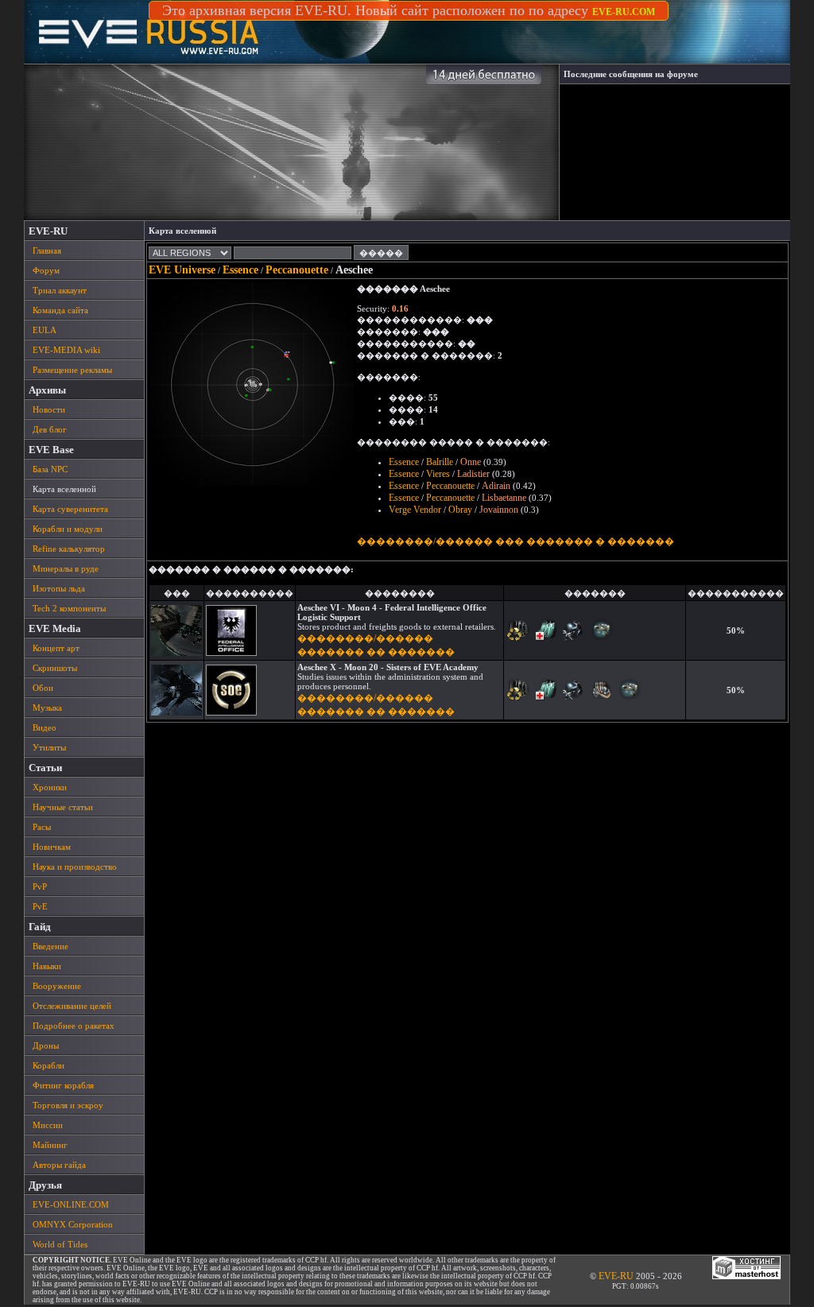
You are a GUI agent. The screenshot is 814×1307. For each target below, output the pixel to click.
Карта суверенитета (70, 509)
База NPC (50, 469)
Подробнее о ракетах (73, 1025)
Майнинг (50, 1145)
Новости (49, 409)
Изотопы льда (59, 588)
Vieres (438, 473)
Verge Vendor (415, 509)
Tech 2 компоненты (69, 608)
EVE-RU (616, 1276)
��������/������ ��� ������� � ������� (515, 541)
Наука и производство (75, 866)
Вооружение (57, 986)
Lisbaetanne (504, 497)
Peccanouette (297, 270)
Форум (46, 270)
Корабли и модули (68, 528)
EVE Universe (182, 270)
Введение (50, 946)
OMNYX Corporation (73, 1224)
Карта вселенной (64, 489)
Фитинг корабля (63, 1085)
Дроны (46, 1045)
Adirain (496, 485)
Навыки (47, 966)
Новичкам (52, 846)
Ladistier (473, 473)
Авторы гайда (59, 1164)
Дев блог (50, 429)
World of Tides (60, 1244)
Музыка (47, 707)
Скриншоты (55, 668)
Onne (470, 461)
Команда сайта (60, 310)
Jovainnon (498, 509)
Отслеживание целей (72, 1005)
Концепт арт (56, 648)
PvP (40, 886)
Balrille (439, 461)
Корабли (48, 1065)
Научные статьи (63, 807)
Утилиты (49, 747)
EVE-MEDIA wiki (66, 350)
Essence (240, 270)
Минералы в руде (66, 568)
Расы (42, 827)
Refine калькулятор (69, 548)
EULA (44, 330)
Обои (43, 687)
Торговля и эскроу (68, 1105)
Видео (44, 727)
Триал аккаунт (60, 290)
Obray (460, 509)
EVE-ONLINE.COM (71, 1204)
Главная (47, 250)
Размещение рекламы (72, 369)
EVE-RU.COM (623, 11)
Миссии (48, 1125)
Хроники (50, 787)
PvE (40, 906)
